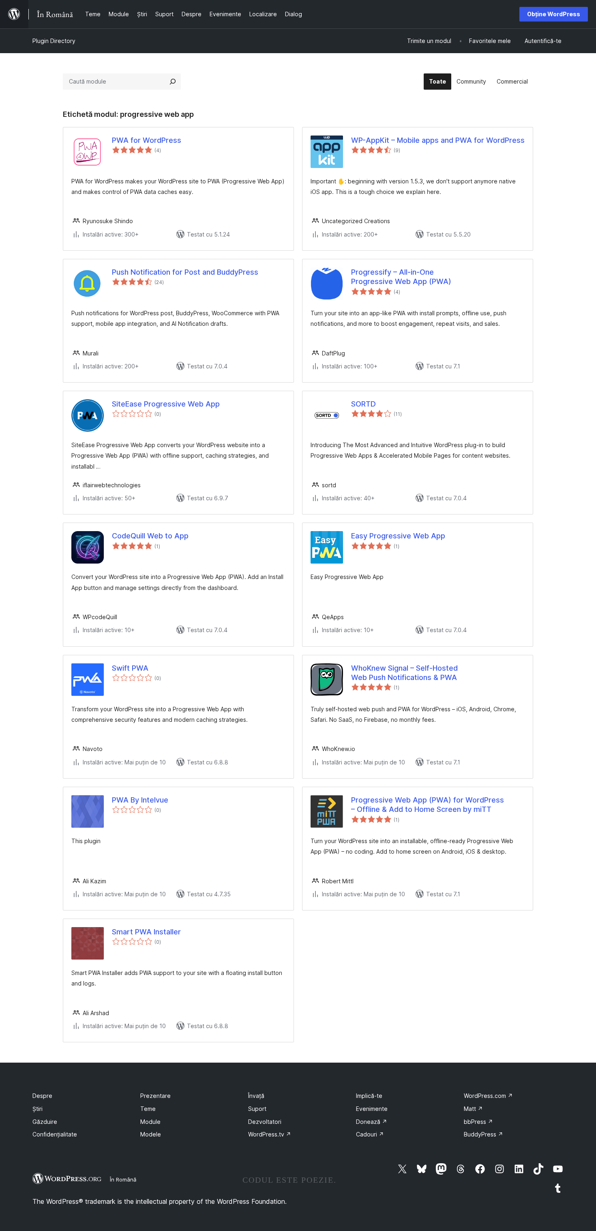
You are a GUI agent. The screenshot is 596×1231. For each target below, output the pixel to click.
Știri (37, 1108)
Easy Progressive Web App (398, 536)
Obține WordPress (553, 14)
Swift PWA (130, 668)
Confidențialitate (54, 1134)
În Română (123, 1179)
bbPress (478, 1121)
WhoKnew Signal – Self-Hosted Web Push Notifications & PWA (404, 673)
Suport (257, 1108)
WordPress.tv (269, 1134)
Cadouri (370, 1134)
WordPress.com (488, 1095)
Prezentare (155, 1095)
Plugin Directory (53, 40)
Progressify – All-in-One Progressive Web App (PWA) (401, 277)
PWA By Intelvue (140, 800)
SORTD (363, 404)
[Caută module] (173, 81)
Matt (473, 1108)
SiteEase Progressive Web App (166, 404)
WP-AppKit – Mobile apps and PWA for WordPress (438, 140)
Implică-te (369, 1095)
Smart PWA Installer (146, 932)
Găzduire (44, 1121)
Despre (42, 1095)
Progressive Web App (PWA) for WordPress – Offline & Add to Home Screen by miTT (427, 804)
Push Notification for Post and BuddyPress (185, 272)
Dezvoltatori (264, 1121)
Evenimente (372, 1108)
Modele (150, 1134)
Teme (148, 1108)
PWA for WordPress (146, 140)
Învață (256, 1095)
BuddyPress (483, 1134)
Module (150, 1121)
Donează (371, 1121)
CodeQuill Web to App (150, 536)
